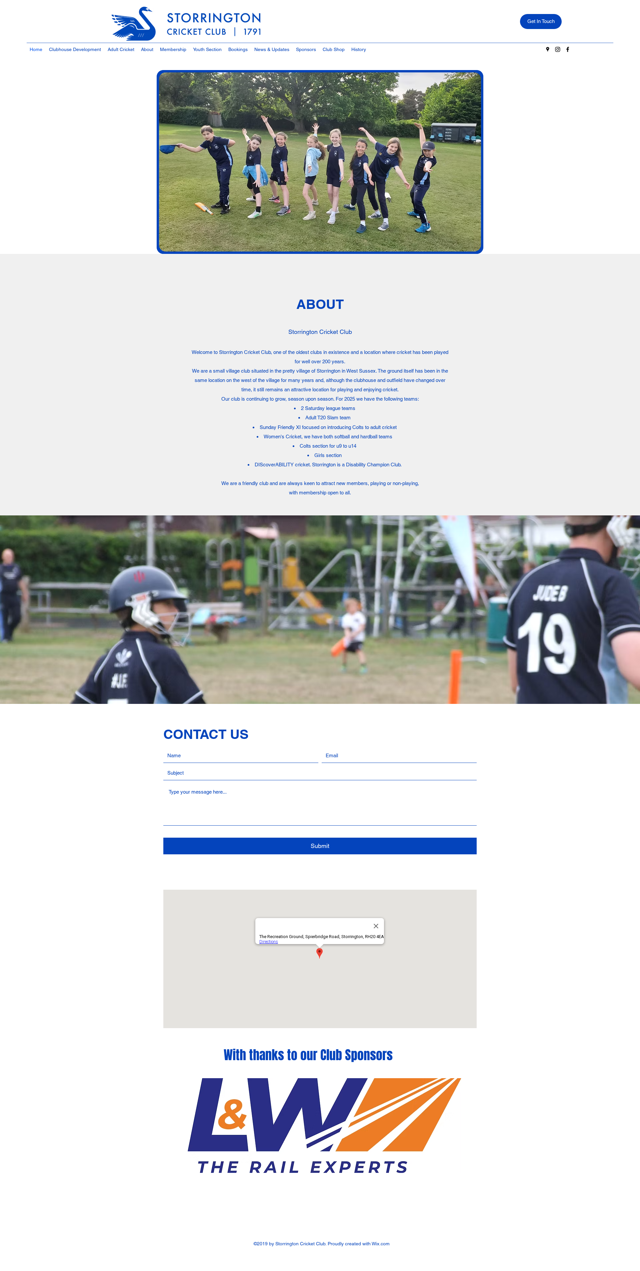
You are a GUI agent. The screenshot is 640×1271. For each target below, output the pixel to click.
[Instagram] (557, 49)
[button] (121, 49)
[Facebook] (567, 49)
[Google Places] (547, 49)
